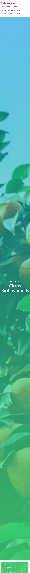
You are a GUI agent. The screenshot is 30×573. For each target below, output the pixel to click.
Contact (18, 13)
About (11, 13)
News (19, 10)
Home (4, 10)
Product (10, 10)
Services (4, 13)
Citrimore (8, 3)
